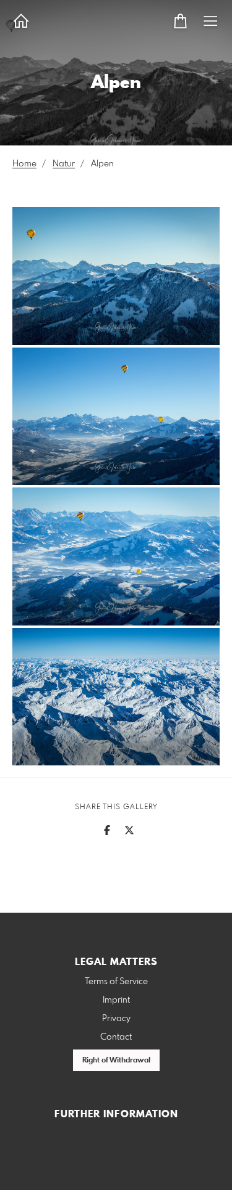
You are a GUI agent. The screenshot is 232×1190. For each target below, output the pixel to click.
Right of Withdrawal (116, 1060)
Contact (116, 1037)
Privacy (116, 1018)
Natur (64, 164)
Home (24, 164)
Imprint (116, 1000)
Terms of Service (116, 981)
